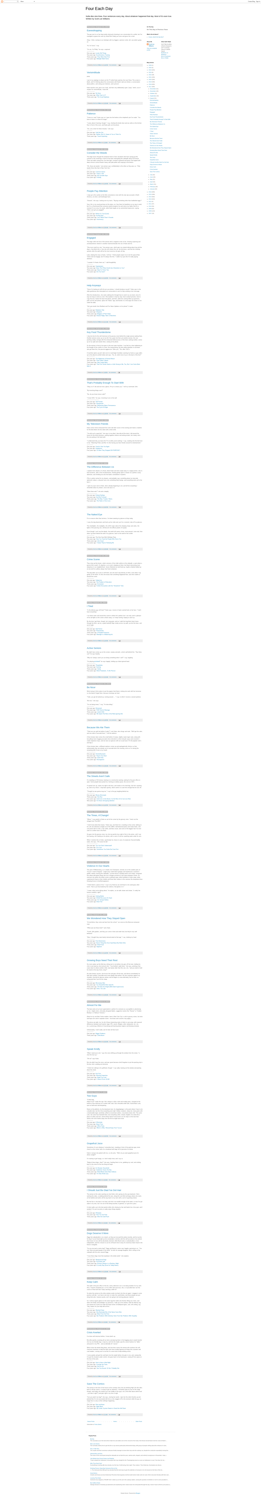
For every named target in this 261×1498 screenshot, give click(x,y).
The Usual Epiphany (103, 97)
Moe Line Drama (95, 1444)
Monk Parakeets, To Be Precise (106, 671)
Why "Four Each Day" (96, 1463)
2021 (150, 77)
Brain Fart (99, 901)
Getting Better (100, 896)
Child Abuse (100, 1035)
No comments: (113, 65)
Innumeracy (100, 219)
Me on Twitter (165, 58)
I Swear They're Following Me (105, 543)
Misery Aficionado (101, 795)
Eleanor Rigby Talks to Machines (106, 315)
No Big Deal (99, 215)
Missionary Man (100, 983)
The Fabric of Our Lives (104, 501)
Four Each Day (99, 8)
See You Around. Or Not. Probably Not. (108, 1368)
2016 (150, 192)
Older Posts (139, 1421)
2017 (150, 86)
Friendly (99, 177)
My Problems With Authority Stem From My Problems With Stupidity (117, 1316)
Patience (91, 113)
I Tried (90, 606)
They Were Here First (103, 57)
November (153, 91)
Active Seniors (94, 648)
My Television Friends (97, 424)
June (151, 177)
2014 (150, 196)
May (151, 179)
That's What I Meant (102, 360)
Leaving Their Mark (95, 1478)
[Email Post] (119, 65)
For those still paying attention (105, 800)
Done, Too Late (101, 988)
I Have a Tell (100, 173)
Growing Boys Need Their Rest (102, 960)
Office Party (100, 1126)
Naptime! (99, 946)
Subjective (99, 580)
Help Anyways (94, 285)
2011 (150, 204)
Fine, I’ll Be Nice (94, 1448)
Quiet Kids (100, 757)
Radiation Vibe (100, 310)
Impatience (99, 448)
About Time (99, 1124)
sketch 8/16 (100, 712)
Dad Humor (99, 629)
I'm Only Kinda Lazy (102, 1173)
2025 (150, 67)
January (152, 189)
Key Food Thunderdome (99, 332)
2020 (150, 79)
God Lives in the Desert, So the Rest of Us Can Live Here (114, 799)
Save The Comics (95, 1384)
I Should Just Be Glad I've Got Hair (104, 1190)
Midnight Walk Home (103, 59)
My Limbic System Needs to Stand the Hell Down (111, 1408)
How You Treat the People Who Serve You (108, 539)
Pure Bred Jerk (100, 1261)
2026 (150, 65)
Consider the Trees (101, 1364)
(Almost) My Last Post (96, 1453)
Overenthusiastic (101, 754)
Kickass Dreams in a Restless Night (108, 1263)
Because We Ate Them (98, 727)
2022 (150, 74)
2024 (150, 70)
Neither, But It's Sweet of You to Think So (108, 134)
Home (115, 1421)
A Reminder (99, 1122)
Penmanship (100, 630)
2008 (150, 211)
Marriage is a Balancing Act (105, 634)
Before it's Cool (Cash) (102, 213)
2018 (150, 84)
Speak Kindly (93, 1049)
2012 (150, 201)
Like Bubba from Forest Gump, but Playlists (102, 1458)
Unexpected (99, 403)
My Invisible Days (102, 175)
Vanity (99, 669)
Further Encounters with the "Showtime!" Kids (110, 586)
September (153, 96)
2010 (150, 206)
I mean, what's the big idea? (156, 37)
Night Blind (99, 1406)
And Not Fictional (101, 497)
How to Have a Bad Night (103, 1362)
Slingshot (99, 312)
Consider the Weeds (97, 153)
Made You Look (101, 1077)
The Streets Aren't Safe (98, 776)
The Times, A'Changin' (98, 815)
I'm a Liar (99, 847)
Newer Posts (90, 1421)
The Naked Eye (94, 514)
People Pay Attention (97, 191)
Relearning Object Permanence (106, 405)
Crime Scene (93, 559)
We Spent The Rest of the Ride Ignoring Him (110, 714)
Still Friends (99, 401)
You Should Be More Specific (105, 985)
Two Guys (92, 1096)
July (151, 174)
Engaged (91, 238)
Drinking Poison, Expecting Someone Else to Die (103, 1468)
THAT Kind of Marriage (103, 710)
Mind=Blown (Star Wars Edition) (106, 1172)
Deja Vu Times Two (103, 270)
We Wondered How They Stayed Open (106, 918)
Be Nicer (91, 687)
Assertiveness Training (103, 55)
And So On (100, 1366)
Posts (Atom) (97, 1424)
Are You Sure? (100, 272)
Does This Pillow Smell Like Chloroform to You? (110, 268)
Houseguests (100, 759)
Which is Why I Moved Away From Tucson (109, 1128)
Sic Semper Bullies (103, 900)
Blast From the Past (103, 1314)
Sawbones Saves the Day (104, 1170)
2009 (150, 208)
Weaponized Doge (101, 1259)
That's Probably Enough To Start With (105, 382)
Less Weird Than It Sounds (105, 217)
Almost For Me (94, 1005)
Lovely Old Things (101, 53)
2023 (150, 72)
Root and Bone (100, 1404)
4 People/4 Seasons (103, 632)
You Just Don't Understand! (104, 845)
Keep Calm (92, 1282)
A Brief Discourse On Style (104, 898)
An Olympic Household (102, 1168)
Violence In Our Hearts (98, 866)
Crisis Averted (94, 1332)
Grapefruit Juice (94, 1143)
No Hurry (98, 93)
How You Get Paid (101, 1214)
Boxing (92, 1439)
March (152, 184)
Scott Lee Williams (151, 45)
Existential (100, 584)
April (151, 182)
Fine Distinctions (101, 941)
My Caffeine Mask (95, 1483)
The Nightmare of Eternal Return (105, 358)
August (152, 98)
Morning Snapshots (102, 1075)
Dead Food (100, 944)
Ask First (98, 1073)
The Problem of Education (104, 582)
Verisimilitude (93, 72)
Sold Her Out (99, 132)
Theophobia (99, 665)
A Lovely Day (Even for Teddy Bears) (107, 1265)
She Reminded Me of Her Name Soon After (109, 1312)
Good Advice (93, 1473)
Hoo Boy (99, 797)
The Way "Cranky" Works (104, 499)
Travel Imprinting (102, 136)
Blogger (138, 1493)
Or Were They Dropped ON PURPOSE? (108, 450)
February (152, 186)
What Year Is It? (101, 95)
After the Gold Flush (103, 1216)
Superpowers (99, 266)
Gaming (98, 667)
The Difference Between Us (100, 467)
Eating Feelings (100, 495)
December (153, 89)
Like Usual (100, 541)
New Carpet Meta (102, 362)
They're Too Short (101, 756)
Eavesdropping (94, 30)
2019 (150, 82)
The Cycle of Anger (102, 407)
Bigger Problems (100, 1033)
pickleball (97, 661)
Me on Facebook (165, 56)
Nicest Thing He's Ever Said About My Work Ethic (111, 943)
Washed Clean (100, 1310)
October (152, 93)
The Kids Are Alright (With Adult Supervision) (110, 987)
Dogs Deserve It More (97, 1233)
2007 (150, 213)
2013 (150, 199)
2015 (150, 194)
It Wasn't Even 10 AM (103, 1079)
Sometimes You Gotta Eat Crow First (107, 849)
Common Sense (100, 172)
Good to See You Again (102, 446)
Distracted (99, 708)
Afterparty (98, 1213)
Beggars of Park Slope (104, 314)
